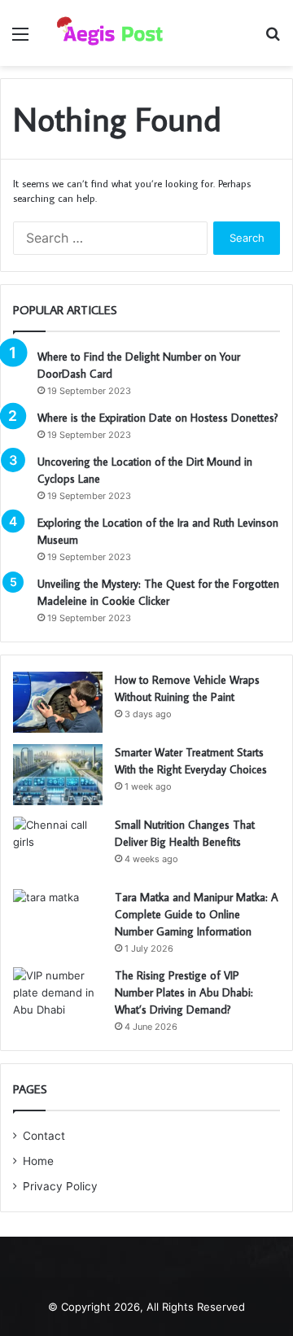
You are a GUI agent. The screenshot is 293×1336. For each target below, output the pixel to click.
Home (38, 1160)
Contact (44, 1135)
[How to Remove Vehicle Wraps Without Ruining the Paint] (58, 702)
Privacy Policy (60, 1186)
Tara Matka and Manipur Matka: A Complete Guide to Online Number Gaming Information (196, 914)
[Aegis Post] (106, 33)
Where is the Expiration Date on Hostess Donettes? (157, 417)
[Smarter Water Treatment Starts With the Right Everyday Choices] (58, 774)
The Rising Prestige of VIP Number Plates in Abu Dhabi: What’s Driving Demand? (184, 992)
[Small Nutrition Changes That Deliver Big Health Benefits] (58, 847)
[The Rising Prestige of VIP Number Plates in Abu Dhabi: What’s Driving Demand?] (58, 997)
